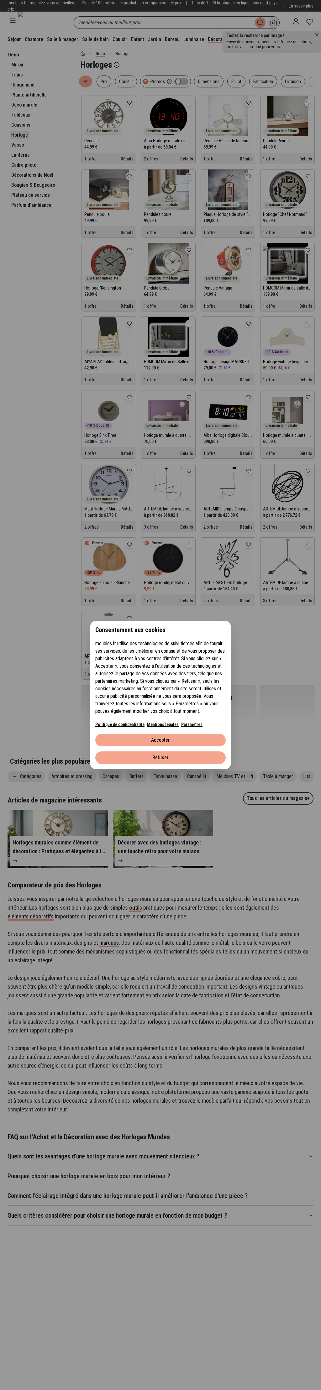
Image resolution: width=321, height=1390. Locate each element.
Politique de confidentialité (120, 724)
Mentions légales (163, 724)
